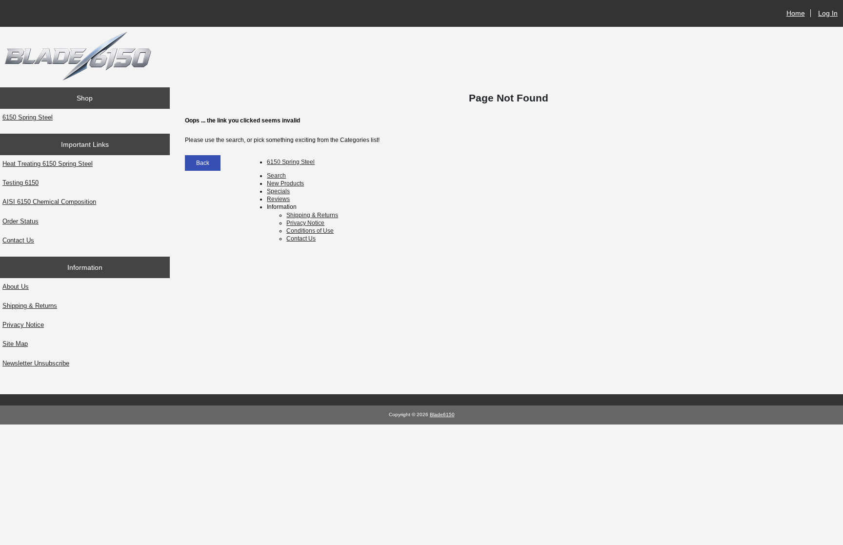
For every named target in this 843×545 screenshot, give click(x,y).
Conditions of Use (310, 230)
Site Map (15, 343)
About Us (15, 286)
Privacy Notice (23, 324)
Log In (828, 13)
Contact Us (18, 240)
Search (276, 175)
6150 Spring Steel (27, 117)
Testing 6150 (20, 182)
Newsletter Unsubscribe (35, 363)
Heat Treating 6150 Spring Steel (47, 163)
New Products (285, 183)
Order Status (20, 221)
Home (795, 13)
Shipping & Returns (29, 305)
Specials (278, 191)
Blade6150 (442, 414)
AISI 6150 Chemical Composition (49, 201)
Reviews (278, 199)
